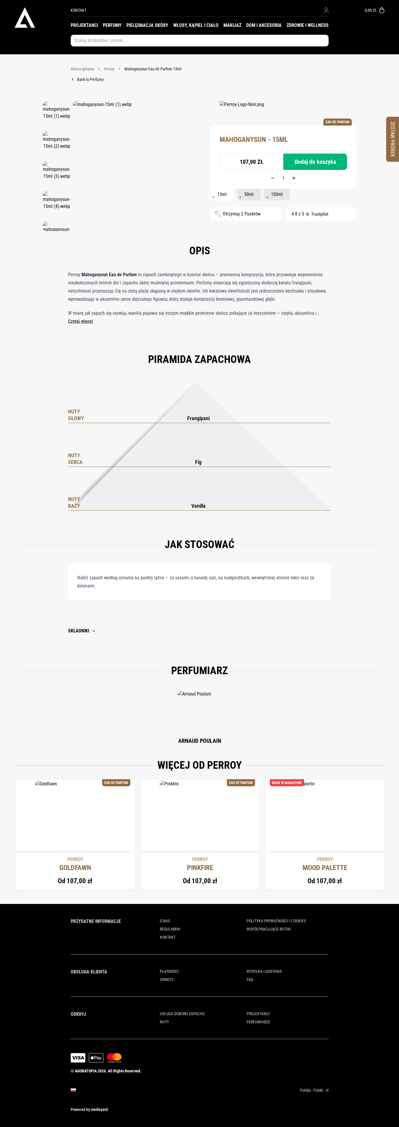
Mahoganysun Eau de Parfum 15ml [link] (152, 69)
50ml (249, 194)
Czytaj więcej (80, 321)
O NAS (165, 921)
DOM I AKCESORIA (264, 25)
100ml (277, 194)
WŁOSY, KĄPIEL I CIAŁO (195, 25)
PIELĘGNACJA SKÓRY (147, 25)
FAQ (250, 979)
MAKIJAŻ (232, 25)
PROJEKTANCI (84, 25)
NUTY (164, 1022)
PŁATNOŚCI (169, 971)
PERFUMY (112, 25)
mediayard (99, 1109)
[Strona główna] (43, 17)
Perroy (109, 69)
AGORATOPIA (86, 1071)
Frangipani (198, 418)
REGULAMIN (170, 929)
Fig (198, 462)
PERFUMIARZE (258, 1022)
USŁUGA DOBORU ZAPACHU (182, 1013)
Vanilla (198, 506)
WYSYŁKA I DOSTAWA (264, 971)
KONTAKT (78, 10)
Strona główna (82, 69)
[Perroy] (241, 110)
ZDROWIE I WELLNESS (308, 25)
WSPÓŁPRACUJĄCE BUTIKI (269, 929)
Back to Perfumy (90, 79)
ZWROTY (167, 979)
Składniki (78, 631)
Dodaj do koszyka (315, 161)
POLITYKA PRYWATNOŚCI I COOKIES (276, 921)
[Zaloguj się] (326, 10)
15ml (222, 194)
